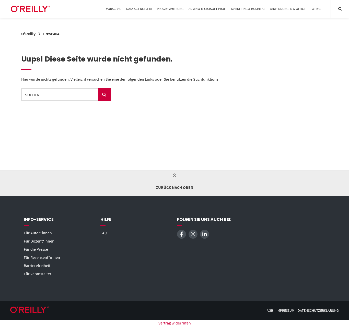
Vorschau (113, 9)
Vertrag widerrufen (174, 322)
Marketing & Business (248, 9)
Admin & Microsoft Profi (207, 9)
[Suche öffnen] (340, 9)
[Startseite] (30, 9)
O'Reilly (28, 33)
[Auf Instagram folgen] (193, 234)
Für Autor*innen (38, 232)
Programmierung (170, 9)
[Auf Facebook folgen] (181, 234)
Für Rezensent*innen (42, 257)
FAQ (103, 232)
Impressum (285, 310)
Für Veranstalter (37, 273)
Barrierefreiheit (37, 265)
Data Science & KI (139, 9)
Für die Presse (36, 249)
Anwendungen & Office (288, 9)
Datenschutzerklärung (318, 310)
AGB (270, 310)
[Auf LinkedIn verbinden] (204, 234)
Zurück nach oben (174, 187)
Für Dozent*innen (39, 241)
